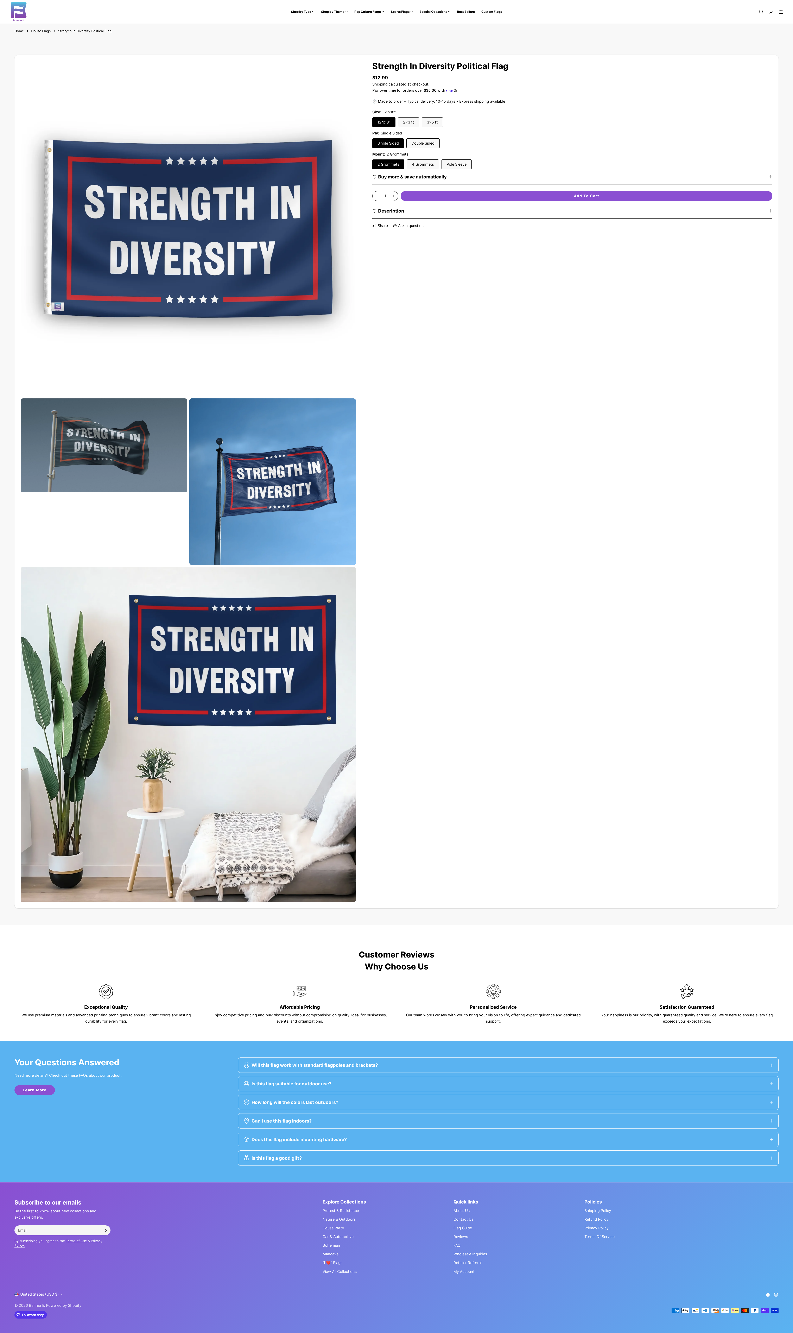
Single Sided (388, 143)
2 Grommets (388, 164)
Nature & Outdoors (339, 1219)
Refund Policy (596, 1219)
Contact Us (463, 1219)
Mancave (330, 1254)
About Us (461, 1210)
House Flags (41, 31)
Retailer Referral (467, 1263)
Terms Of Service (599, 1236)
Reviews (460, 1236)
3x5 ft (432, 122)
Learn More (35, 1090)
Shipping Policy (597, 1210)
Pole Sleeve (457, 164)
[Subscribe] (105, 1230)
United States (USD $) (39, 1294)
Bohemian (331, 1245)
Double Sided (423, 143)
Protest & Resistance (341, 1210)
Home (19, 31)
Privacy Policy (596, 1228)
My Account (464, 1271)
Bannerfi (36, 1305)
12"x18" (384, 122)
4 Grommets (423, 164)
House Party (333, 1228)
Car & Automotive (338, 1236)
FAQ (457, 1245)
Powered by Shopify (63, 1305)
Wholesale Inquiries (470, 1254)
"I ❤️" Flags (332, 1263)
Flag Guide (462, 1228)
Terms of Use (76, 1241)
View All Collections (340, 1271)
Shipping (380, 84)
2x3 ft (408, 122)
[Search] (761, 12)
